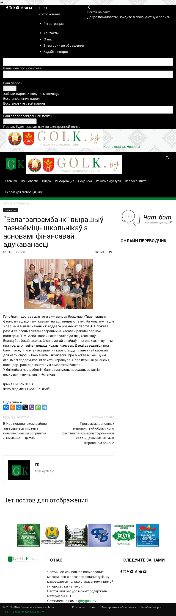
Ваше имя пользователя (22, 68)
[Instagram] (11, 8)
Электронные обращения (118, 607)
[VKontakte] (26, 8)
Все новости (29, 181)
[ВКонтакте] (6, 407)
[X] (25, 407)
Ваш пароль (12, 83)
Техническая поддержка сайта (23, 612)
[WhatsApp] (38, 407)
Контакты (78, 607)
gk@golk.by (87, 601)
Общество (10, 209)
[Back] (89, 7)
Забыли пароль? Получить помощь (31, 93)
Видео (46, 181)
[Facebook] (7, 8)
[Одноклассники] (12, 407)
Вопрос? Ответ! (135, 181)
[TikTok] (22, 8)
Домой (7, 203)
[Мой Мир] (19, 407)
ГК (9, 252)
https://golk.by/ (44, 471)
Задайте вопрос (151, 607)
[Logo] (14, 173)
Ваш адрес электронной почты (27, 116)
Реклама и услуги (108, 181)
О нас (93, 607)
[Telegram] (18, 8)
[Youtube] (30, 8)
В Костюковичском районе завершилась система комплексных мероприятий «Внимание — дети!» (25, 431)
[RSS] (14, 8)
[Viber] (31, 407)
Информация (64, 181)
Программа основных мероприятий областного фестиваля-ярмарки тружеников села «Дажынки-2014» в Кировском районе (88, 433)
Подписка (85, 181)
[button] (167, 158)
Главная (11, 181)
